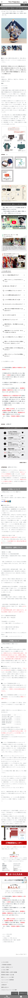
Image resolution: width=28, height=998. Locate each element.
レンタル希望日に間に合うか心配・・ (13, 299)
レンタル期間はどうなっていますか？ (13, 290)
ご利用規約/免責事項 (6, 964)
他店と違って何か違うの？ (10, 286)
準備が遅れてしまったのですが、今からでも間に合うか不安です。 (13, 331)
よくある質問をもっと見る (7, 361)
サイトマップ (4, 982)
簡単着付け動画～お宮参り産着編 (9, 972)
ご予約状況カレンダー (23, 993)
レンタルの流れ (4, 962)
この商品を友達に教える (8, 941)
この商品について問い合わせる (9, 938)
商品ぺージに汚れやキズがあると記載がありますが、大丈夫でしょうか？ (13, 342)
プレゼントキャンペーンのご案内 (9, 989)
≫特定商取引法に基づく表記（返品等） (11, 939)
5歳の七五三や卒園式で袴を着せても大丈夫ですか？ (13, 309)
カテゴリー (9, 8)
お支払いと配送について (7, 967)
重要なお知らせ (5, 987)
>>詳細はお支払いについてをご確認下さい (11, 491)
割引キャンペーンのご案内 (7, 977)
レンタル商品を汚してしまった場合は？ (13, 336)
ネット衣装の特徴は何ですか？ (11, 275)
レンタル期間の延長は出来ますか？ (12, 295)
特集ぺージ (14, 8)
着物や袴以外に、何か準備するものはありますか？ (13, 325)
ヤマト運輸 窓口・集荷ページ (9, 628)
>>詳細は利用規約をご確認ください (9, 643)
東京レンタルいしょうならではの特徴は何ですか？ (13, 355)
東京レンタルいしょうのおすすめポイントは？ (13, 280)
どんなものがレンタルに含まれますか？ (13, 304)
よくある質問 (24, 8)
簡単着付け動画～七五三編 (7, 974)
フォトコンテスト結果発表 (7, 979)
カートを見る (14, 993)
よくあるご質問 (5, 969)
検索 (24, 4)
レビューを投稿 (6, 936)
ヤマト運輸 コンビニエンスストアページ (12, 636)
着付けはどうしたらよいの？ (11, 319)
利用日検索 (4, 8)
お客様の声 (4, 984)
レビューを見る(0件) (7, 934)
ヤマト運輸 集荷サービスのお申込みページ (12, 623)
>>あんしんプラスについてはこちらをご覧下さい (12, 787)
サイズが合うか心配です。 (10, 315)
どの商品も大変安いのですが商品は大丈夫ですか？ (13, 348)
